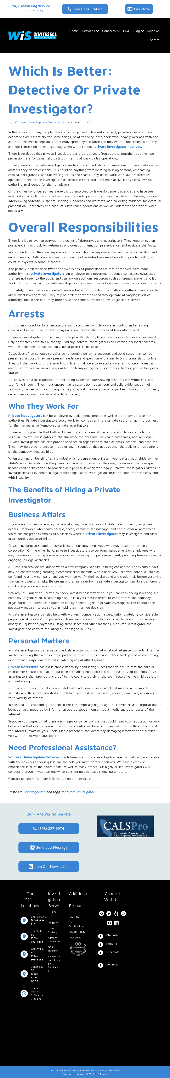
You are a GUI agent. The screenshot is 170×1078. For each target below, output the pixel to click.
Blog (136, 31)
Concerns (109, 31)
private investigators (47, 273)
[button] (97, 30)
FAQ (126, 31)
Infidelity (53, 922)
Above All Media (86, 1074)
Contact (154, 40)
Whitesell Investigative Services (34, 757)
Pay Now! (74, 916)
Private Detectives (23, 667)
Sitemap (103, 1074)
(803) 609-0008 (34, 977)
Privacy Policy (77, 931)
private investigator (102, 534)
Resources (75, 937)
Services (88, 31)
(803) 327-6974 (31, 11)
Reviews (153, 31)
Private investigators (25, 415)
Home (73, 31)
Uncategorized (34, 792)
